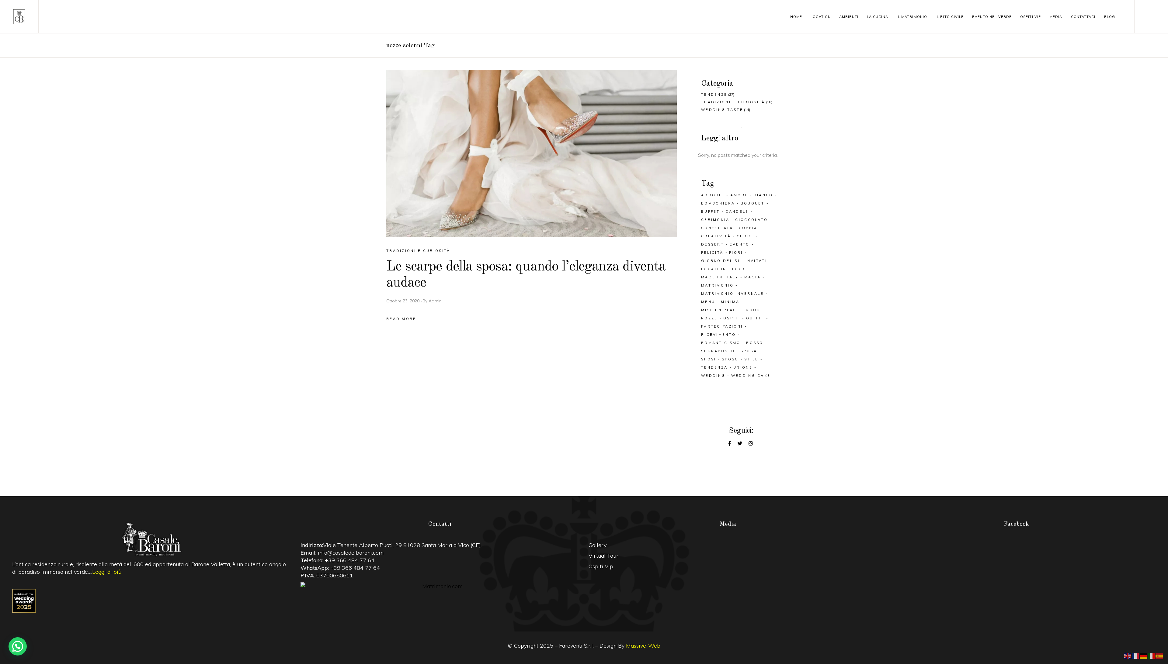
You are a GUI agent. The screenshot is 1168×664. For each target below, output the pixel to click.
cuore (745, 236)
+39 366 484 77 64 (349, 560)
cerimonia (715, 220)
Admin (435, 301)
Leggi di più (106, 571)
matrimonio (717, 285)
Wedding (713, 375)
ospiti (731, 318)
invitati (756, 261)
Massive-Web (643, 645)
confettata (717, 228)
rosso (754, 343)
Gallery (598, 545)
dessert (712, 244)
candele (737, 211)
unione (743, 367)
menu (708, 302)
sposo (730, 359)
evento (740, 244)
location (713, 269)
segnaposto (718, 351)
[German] (1144, 655)
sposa (749, 351)
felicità (712, 252)
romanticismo (721, 343)
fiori (736, 252)
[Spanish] (1159, 655)
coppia (748, 228)
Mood (753, 310)
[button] (18, 646)
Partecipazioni (722, 326)
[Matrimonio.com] (440, 586)
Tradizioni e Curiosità (418, 251)
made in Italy (720, 277)
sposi (708, 359)
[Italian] (1152, 655)
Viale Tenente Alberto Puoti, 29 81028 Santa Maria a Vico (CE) (402, 545)
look (739, 269)
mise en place (720, 310)
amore (739, 195)
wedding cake (751, 375)
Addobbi (713, 195)
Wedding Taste (722, 110)
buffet (710, 211)
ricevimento (718, 334)
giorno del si (720, 261)
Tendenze (714, 94)
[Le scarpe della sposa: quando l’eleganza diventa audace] (531, 153)
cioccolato (751, 220)
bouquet (753, 203)
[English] (1128, 655)
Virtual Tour (603, 555)
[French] (1136, 655)
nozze (709, 318)
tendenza (714, 367)
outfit (755, 318)
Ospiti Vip (601, 566)
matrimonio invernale (732, 293)
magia (752, 277)
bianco (763, 195)
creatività (716, 236)
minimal (731, 302)
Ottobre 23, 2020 (402, 301)
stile (751, 359)
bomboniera (718, 203)
